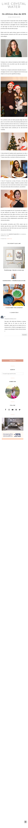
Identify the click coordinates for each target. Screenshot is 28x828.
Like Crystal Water (14, 5)
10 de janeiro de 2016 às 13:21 (10, 318)
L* (4, 316)
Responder (24, 334)
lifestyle (9, 238)
